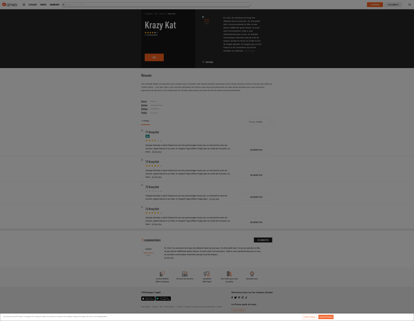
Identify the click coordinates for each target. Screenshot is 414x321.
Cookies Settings (309, 317)
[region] (207, 317)
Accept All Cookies (326, 317)
